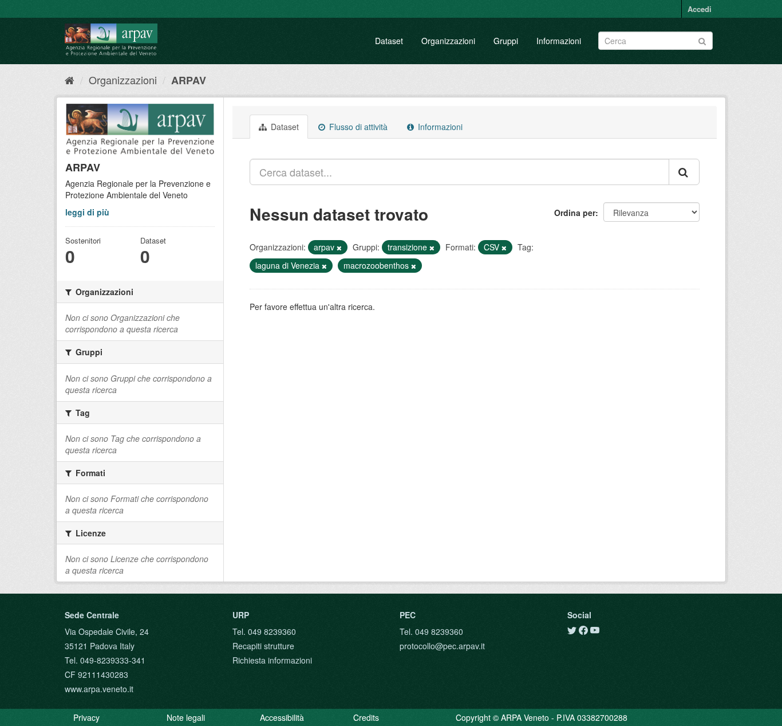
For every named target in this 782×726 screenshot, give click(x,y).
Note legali (186, 717)
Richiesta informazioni (272, 660)
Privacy (86, 717)
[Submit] (702, 40)
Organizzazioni (448, 40)
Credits (366, 717)
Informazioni (558, 40)
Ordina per (574, 212)
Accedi (700, 8)
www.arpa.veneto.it (99, 688)
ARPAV (188, 80)
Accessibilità (282, 717)
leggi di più (87, 212)
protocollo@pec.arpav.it (442, 646)
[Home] (69, 79)
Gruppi (505, 40)
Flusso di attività (357, 126)
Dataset (389, 40)
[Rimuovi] (339, 247)
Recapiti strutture (263, 646)
